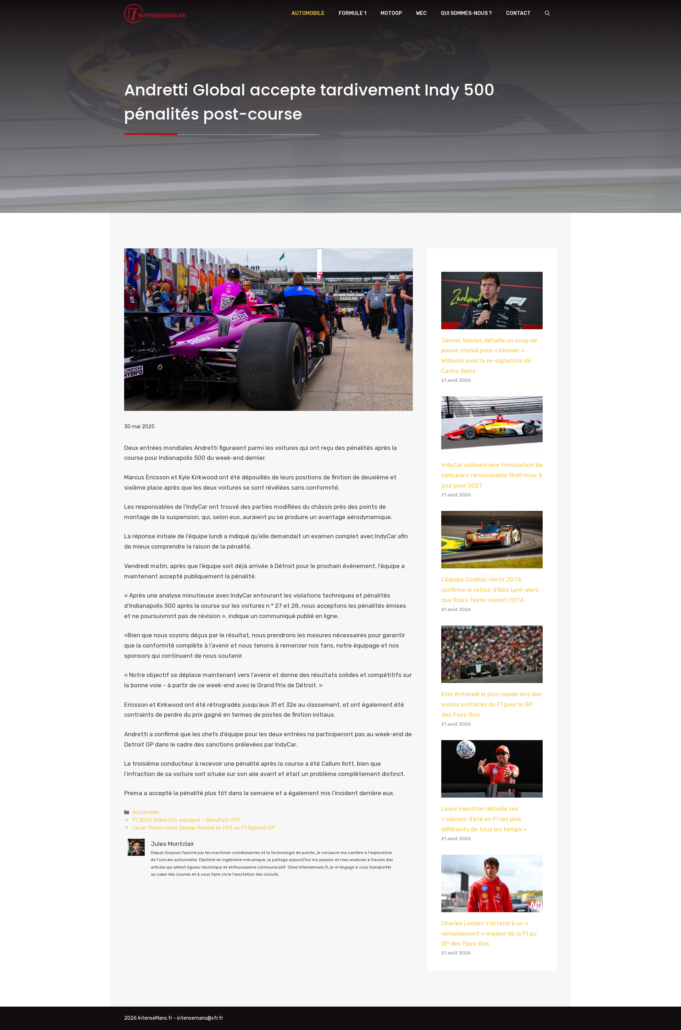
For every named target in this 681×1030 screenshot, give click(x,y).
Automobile (308, 13)
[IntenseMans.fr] (155, 13)
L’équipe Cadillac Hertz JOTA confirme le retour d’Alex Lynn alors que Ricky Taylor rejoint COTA (490, 590)
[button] (547, 13)
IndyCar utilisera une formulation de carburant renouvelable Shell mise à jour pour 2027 (492, 475)
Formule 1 (352, 13)
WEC (421, 13)
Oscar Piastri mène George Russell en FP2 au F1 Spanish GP (203, 828)
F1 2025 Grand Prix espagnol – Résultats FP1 (186, 820)
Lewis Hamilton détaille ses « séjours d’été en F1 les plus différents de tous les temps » (484, 819)
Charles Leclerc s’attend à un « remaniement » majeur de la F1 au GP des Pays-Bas (489, 933)
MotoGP (391, 13)
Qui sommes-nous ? (466, 13)
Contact (518, 13)
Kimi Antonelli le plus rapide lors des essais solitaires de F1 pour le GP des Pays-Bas (491, 704)
